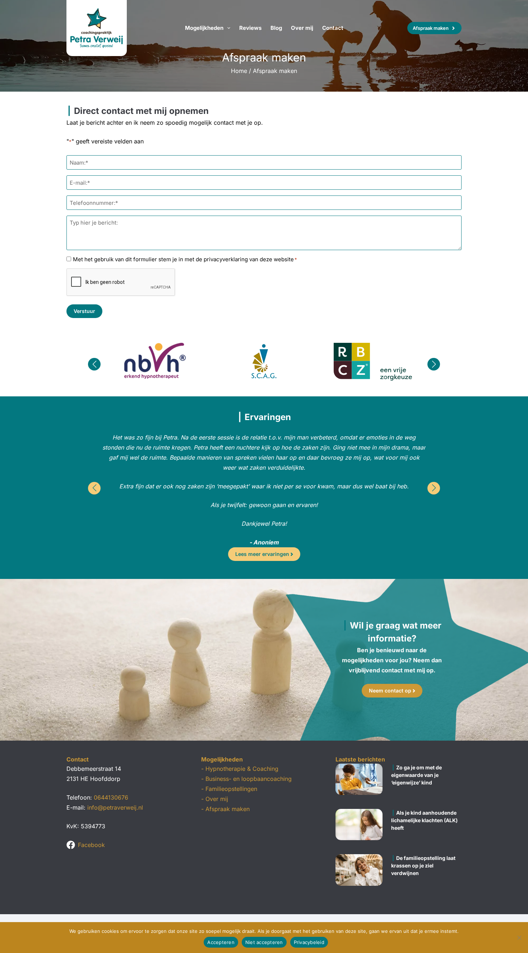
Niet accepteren (264, 942)
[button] (94, 364)
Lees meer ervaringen (262, 554)
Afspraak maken (431, 28)
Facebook (91, 844)
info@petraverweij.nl (115, 807)
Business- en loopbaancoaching (248, 778)
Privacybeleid (309, 942)
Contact (332, 27)
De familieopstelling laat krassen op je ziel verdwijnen (423, 865)
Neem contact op (390, 690)
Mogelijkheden (204, 27)
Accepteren (221, 942)
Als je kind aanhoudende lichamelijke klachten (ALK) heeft (424, 820)
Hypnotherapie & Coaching (241, 768)
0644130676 (111, 797)
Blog (276, 27)
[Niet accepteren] (519, 937)
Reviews (250, 27)
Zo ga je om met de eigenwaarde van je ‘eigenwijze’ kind (416, 775)
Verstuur (84, 311)
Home (239, 70)
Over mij (302, 27)
